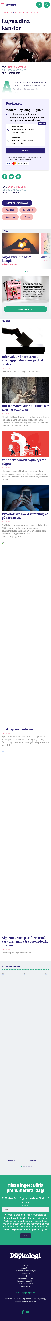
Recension (19, 12)
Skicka (25, 1236)
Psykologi (7, 12)
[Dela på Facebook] (4, 176)
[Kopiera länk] (18, 176)
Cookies (25, 1276)
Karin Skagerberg (17, 67)
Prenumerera (25, 1286)
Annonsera (25, 1273)
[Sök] (47, 5)
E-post (25, 1205)
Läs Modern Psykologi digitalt (25, 1271)
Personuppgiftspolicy (25, 1279)
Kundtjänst (25, 1268)
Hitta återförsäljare (26, 1284)
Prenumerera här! (25, 309)
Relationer (32, 12)
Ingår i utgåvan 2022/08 (17, 203)
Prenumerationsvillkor (25, 1281)
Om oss (25, 1266)
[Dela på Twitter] (11, 176)
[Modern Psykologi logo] (25, 1255)
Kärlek (27, 217)
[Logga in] (39, 5)
